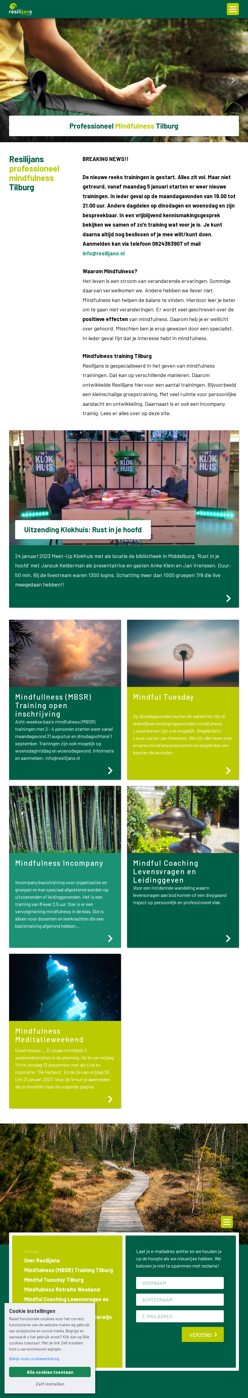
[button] (15, 80)
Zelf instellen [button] (50, 1384)
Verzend (200, 1334)
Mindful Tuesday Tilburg (53, 1279)
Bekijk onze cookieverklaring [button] (34, 1358)
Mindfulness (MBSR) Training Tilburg (68, 1270)
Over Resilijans (42, 1260)
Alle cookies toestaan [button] (50, 1372)
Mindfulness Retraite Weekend (62, 1289)
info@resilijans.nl (104, 253)
